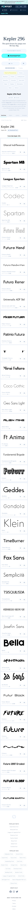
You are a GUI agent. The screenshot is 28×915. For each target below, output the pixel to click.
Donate (17, 97)
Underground (20, 76)
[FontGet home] (6, 6)
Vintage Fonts (14, 865)
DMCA (14, 909)
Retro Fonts (23, 865)
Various (17, 88)
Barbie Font (14, 843)
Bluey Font (14, 841)
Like (11, 63)
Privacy (14, 900)
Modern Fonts (4, 865)
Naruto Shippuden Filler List (19, 879)
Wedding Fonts (8, 872)
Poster (12, 76)
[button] (21, 6)
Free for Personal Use (10, 73)
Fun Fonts (8, 868)
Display (12, 84)
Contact (14, 906)
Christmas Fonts (18, 868)
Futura (20, 73)
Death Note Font (14, 826)
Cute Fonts (19, 861)
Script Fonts (5, 857)
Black (5, 84)
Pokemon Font (14, 835)
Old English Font (5, 879)
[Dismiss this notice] (26, 2)
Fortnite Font (14, 846)
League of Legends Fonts (9, 876)
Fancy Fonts (14, 857)
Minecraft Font (14, 829)
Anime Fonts (21, 876)
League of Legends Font (14, 832)
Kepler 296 (8, 102)
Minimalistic (20, 84)
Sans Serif (21, 80)
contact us (18, 2)
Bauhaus (5, 76)
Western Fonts (18, 872)
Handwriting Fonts (9, 861)
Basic (10, 88)
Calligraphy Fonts (9, 854)
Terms (14, 903)
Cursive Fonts (19, 854)
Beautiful (5, 80)
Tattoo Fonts (23, 857)
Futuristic (13, 80)
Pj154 (11, 97)
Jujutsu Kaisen (14, 838)
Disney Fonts (14, 883)
